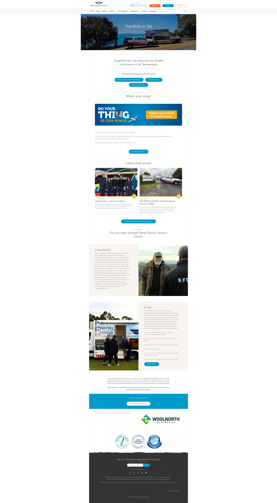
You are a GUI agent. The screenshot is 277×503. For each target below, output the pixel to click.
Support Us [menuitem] (134, 11)
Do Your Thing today (138, 151)
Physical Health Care (138, 84)
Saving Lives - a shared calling (109, 201)
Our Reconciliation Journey (138, 403)
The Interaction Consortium (143, 496)
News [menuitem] (98, 11)
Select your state (134, 465)
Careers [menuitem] (104, 11)
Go (146, 465)
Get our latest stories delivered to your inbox (138, 221)
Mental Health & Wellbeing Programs (129, 79)
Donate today (151, 364)
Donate (167, 5)
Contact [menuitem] (144, 11)
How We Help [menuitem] (122, 11)
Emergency (154, 5)
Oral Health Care (153, 79)
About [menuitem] (112, 11)
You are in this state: (135, 3)
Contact (180, 5)
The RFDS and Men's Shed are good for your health (157, 202)
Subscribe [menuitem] (153, 11)
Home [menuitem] (92, 11)
